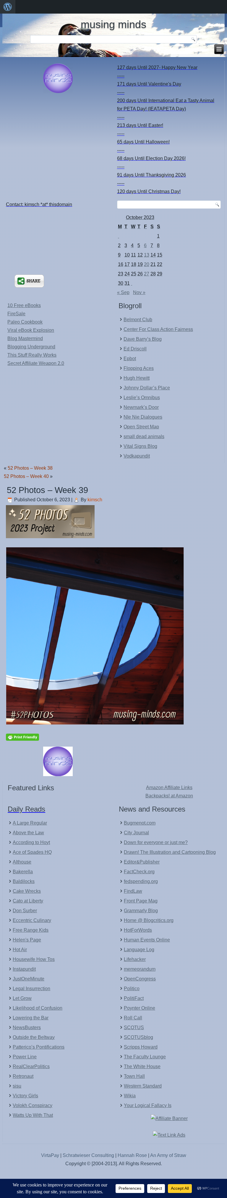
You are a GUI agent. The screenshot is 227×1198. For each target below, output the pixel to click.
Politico (132, 988)
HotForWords (138, 930)
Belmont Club (138, 319)
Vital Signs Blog (140, 446)
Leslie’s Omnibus (142, 397)
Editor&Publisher (142, 861)
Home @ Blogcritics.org (149, 920)
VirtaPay (50, 1155)
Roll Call (133, 1017)
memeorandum (139, 969)
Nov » (139, 292)
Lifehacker (135, 959)
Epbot (130, 358)
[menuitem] (7, 7)
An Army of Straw (168, 1155)
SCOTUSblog (138, 1037)
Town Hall (134, 1076)
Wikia (130, 1095)
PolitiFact (134, 998)
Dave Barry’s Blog (143, 339)
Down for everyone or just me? (156, 842)
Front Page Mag (141, 900)
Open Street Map (141, 426)
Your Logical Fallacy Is (147, 1105)
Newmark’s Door (141, 407)
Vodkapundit (137, 455)
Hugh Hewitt (137, 378)
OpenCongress (140, 978)
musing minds (113, 24)
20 (146, 264)
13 (146, 254)
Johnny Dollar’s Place (147, 387)
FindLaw (133, 891)
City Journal (136, 832)
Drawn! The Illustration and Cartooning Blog (170, 852)
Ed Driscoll (135, 348)
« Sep (123, 292)
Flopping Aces (139, 368)
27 (146, 273)
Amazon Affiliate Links (169, 787)
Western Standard (143, 1085)
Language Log (139, 949)
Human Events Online (147, 939)
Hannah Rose (132, 1155)
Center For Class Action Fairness (158, 329)
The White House (142, 1066)
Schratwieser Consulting (88, 1155)
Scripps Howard (141, 1047)
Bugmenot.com (139, 822)
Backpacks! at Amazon (169, 795)
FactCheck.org (139, 871)
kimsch (94, 499)
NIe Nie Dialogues (143, 417)
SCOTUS (134, 1027)
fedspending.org (141, 881)
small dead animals (144, 436)
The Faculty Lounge (145, 1056)
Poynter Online (139, 1008)
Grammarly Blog (141, 910)
